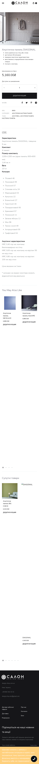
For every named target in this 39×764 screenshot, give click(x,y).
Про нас (23, 707)
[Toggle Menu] (3, 3)
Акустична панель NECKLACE (7, 315)
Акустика (16, 116)
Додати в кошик (19, 96)
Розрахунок (6, 718)
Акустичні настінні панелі (22, 113)
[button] (3, 43)
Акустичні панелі (27, 116)
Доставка (5, 714)
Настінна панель (8, 118)
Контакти (24, 711)
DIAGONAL (26, 638)
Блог (22, 716)
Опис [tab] (4, 132)
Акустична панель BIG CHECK (7, 503)
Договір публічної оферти (8, 708)
